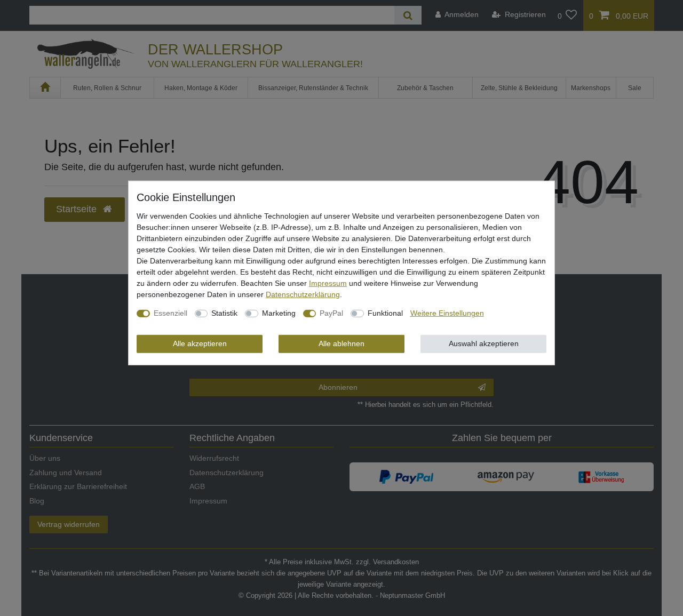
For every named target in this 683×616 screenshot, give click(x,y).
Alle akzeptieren (200, 343)
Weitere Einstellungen (447, 313)
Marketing (279, 313)
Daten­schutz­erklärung (303, 294)
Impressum (328, 283)
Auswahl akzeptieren (484, 343)
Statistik (224, 313)
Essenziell (170, 313)
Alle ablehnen (341, 343)
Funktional (385, 313)
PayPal (331, 313)
